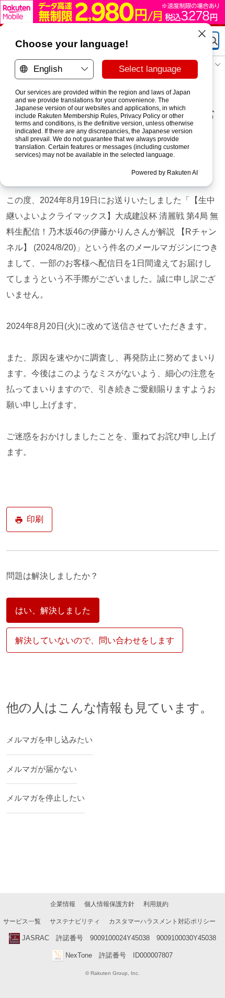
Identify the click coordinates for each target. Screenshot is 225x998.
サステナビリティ (75, 921)
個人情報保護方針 (109, 904)
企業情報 (62, 904)
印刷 (35, 519)
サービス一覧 (22, 921)
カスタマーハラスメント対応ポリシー (162, 921)
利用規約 (155, 904)
